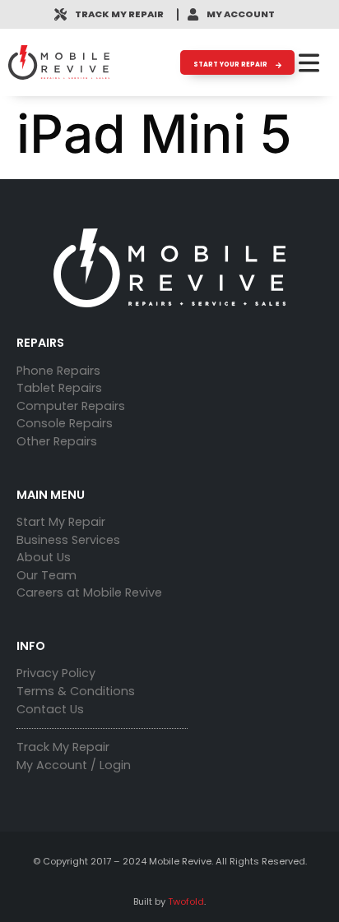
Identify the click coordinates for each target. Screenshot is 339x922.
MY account (241, 14)
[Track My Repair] (60, 14)
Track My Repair (119, 14)
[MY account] (193, 14)
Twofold (186, 901)
